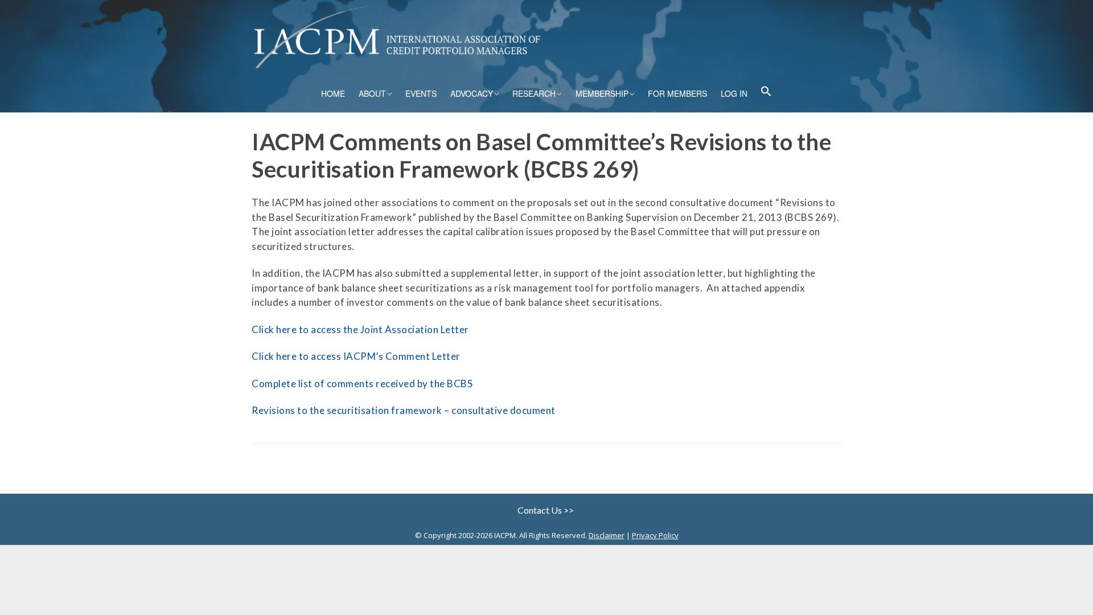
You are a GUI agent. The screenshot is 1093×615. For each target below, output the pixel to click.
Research (534, 93)
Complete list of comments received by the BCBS (362, 384)
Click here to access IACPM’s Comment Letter (356, 356)
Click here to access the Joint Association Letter (360, 329)
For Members (677, 93)
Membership (602, 93)
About (372, 93)
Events (421, 93)
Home (333, 93)
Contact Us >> (546, 510)
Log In (734, 93)
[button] (766, 92)
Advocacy (471, 93)
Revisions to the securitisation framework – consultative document (404, 410)
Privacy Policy (655, 535)
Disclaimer (606, 535)
